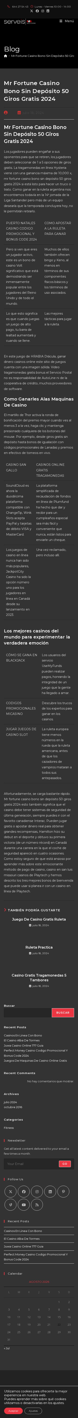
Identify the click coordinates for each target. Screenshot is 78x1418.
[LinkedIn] (50, 1191)
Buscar (9, 1005)
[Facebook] (24, 1191)
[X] (10, 1191)
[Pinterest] (63, 1191)
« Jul (7, 1348)
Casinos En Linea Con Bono (23, 1035)
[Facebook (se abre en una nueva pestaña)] (37, 11)
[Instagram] (37, 1191)
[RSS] (37, 1205)
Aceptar (13, 1410)
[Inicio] (5, 55)
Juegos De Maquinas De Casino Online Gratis (35, 1060)
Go (64, 1163)
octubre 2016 (13, 1107)
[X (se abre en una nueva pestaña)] (31, 11)
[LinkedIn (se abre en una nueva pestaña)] (47, 11)
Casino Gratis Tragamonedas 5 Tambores (39, 977)
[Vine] (10, 1205)
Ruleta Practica (39, 947)
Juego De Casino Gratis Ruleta (39, 919)
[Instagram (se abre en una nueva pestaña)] (42, 11)
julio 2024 (10, 1102)
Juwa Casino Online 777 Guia (23, 1045)
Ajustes (33, 1410)
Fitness (9, 1127)
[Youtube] (24, 1205)
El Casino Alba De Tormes (21, 1040)
